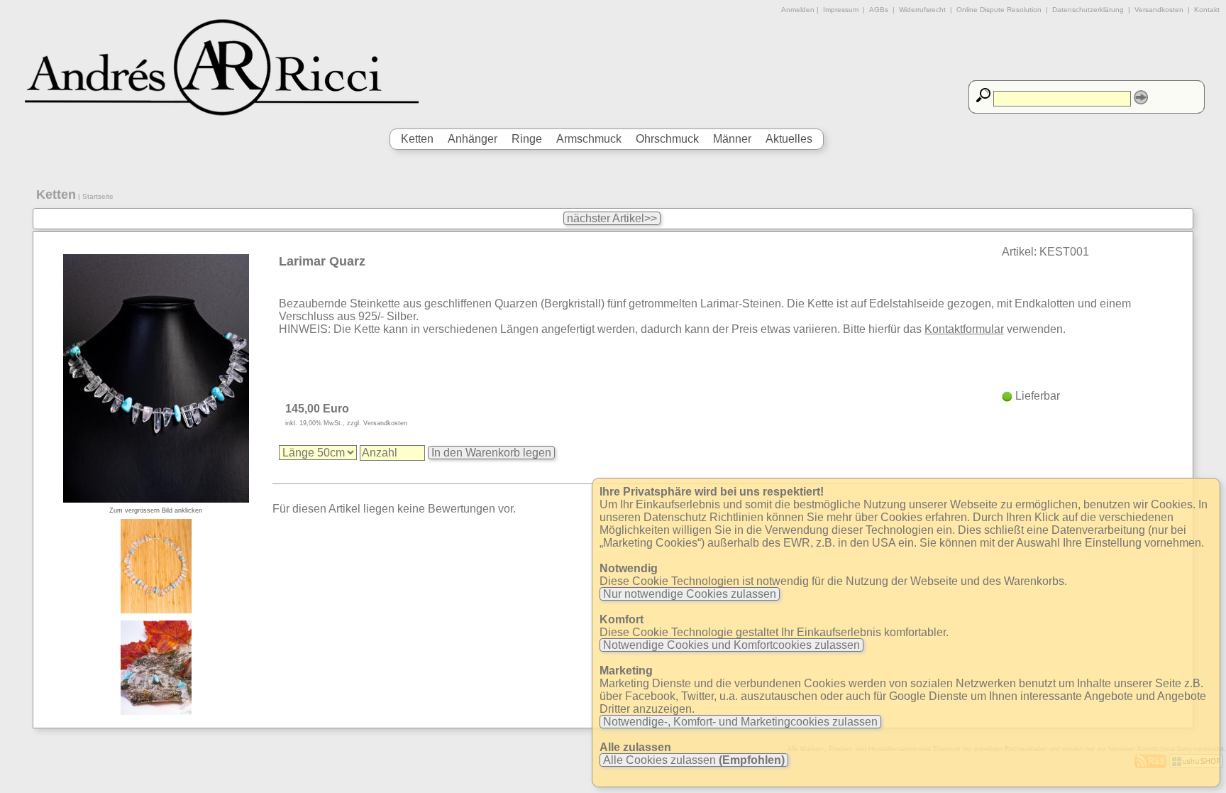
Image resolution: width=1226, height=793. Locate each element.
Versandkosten (1159, 9)
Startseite (98, 196)
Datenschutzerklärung (1088, 9)
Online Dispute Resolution (999, 9)
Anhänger (472, 139)
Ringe (527, 139)
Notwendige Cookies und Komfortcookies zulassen (731, 645)
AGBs (878, 9)
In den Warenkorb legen (491, 453)
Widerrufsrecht (922, 9)
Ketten (417, 139)
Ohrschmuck (667, 139)
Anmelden (797, 9)
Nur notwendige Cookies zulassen (689, 594)
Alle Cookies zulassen (692, 760)
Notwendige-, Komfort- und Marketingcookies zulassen (740, 722)
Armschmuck (589, 139)
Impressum (841, 9)
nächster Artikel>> (612, 218)
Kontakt (1207, 9)
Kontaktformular (964, 329)
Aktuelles (789, 139)
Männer (732, 139)
